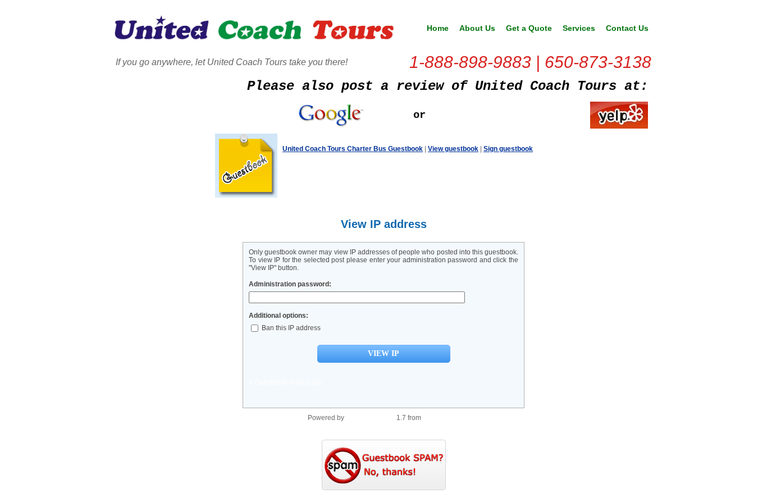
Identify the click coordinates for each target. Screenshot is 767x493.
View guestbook (453, 149)
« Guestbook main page (285, 382)
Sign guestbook (508, 149)
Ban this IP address (290, 328)
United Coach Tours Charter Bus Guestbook (352, 149)
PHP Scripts (441, 418)
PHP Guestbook (370, 418)
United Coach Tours (254, 31)
